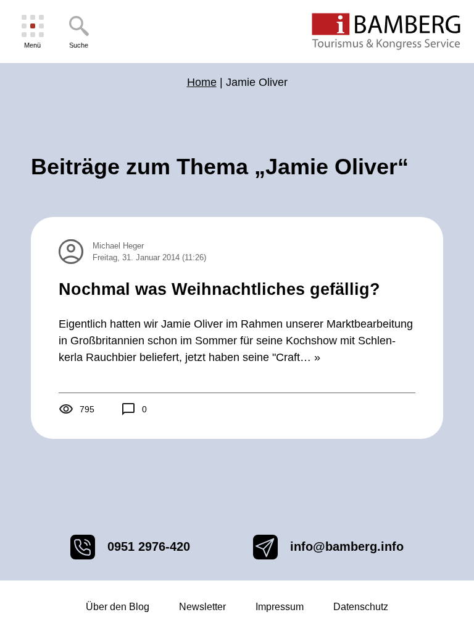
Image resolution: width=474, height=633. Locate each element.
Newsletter (202, 606)
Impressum (280, 606)
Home (202, 82)
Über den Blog (117, 606)
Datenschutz (360, 606)
